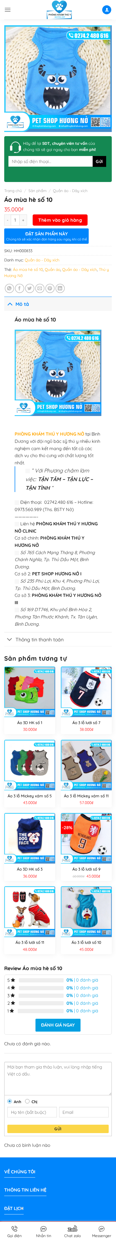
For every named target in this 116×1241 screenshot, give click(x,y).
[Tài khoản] (106, 10)
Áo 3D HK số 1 (29, 722)
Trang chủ (13, 190)
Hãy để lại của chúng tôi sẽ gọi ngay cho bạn (59, 146)
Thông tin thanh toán (39, 639)
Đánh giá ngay (58, 1025)
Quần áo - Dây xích (70, 190)
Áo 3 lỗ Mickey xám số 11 (86, 795)
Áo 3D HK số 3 (30, 869)
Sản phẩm (37, 190)
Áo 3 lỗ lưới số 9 (86, 869)
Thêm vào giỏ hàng (60, 220)
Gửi (57, 1128)
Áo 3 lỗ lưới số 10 (86, 942)
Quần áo (52, 269)
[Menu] (7, 9)
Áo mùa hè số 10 (28, 269)
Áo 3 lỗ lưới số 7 (86, 722)
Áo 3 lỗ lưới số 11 (29, 942)
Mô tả (22, 304)
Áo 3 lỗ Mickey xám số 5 (30, 795)
